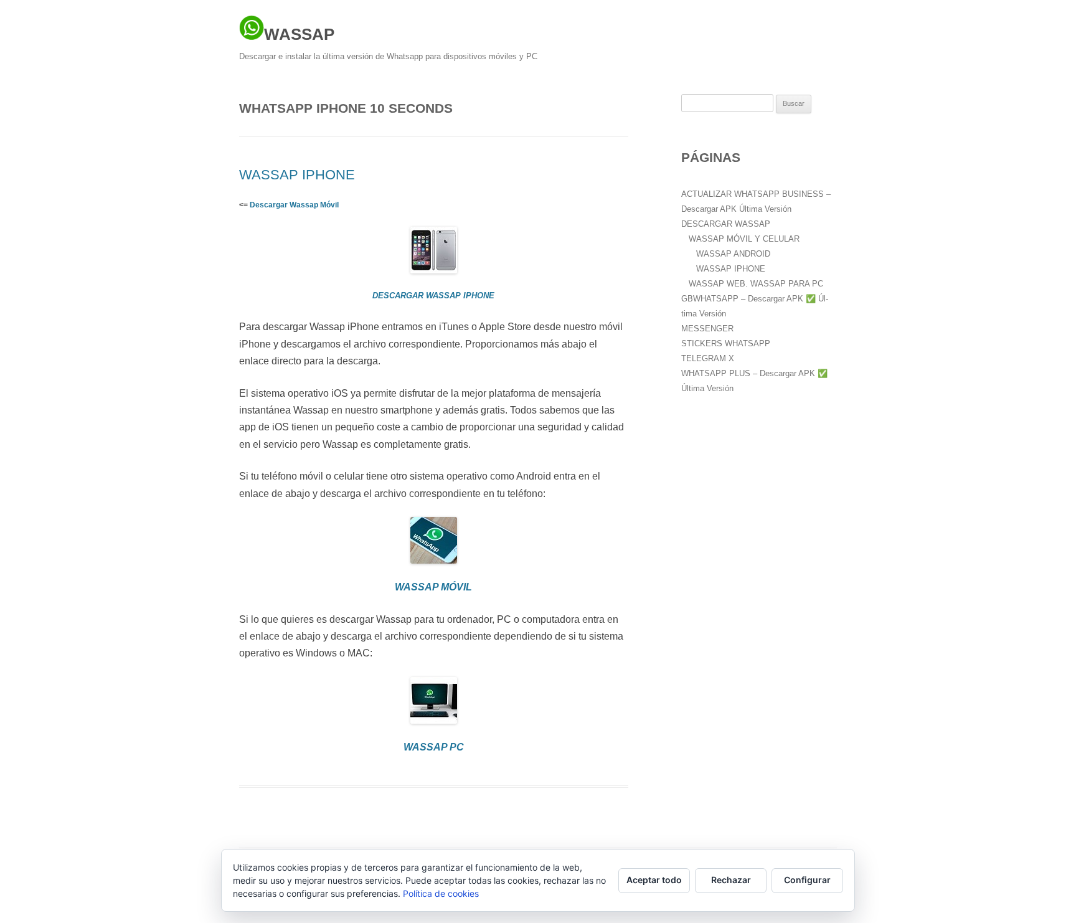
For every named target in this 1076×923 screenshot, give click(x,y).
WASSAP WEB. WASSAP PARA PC (756, 283)
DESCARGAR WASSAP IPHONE (433, 295)
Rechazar (731, 879)
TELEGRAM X (707, 358)
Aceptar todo (654, 879)
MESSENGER (707, 328)
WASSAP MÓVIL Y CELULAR (744, 239)
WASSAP (299, 34)
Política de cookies (441, 893)
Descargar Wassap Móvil (294, 205)
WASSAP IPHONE (297, 174)
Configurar (807, 879)
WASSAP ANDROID (733, 253)
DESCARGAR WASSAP (725, 224)
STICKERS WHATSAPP (725, 343)
